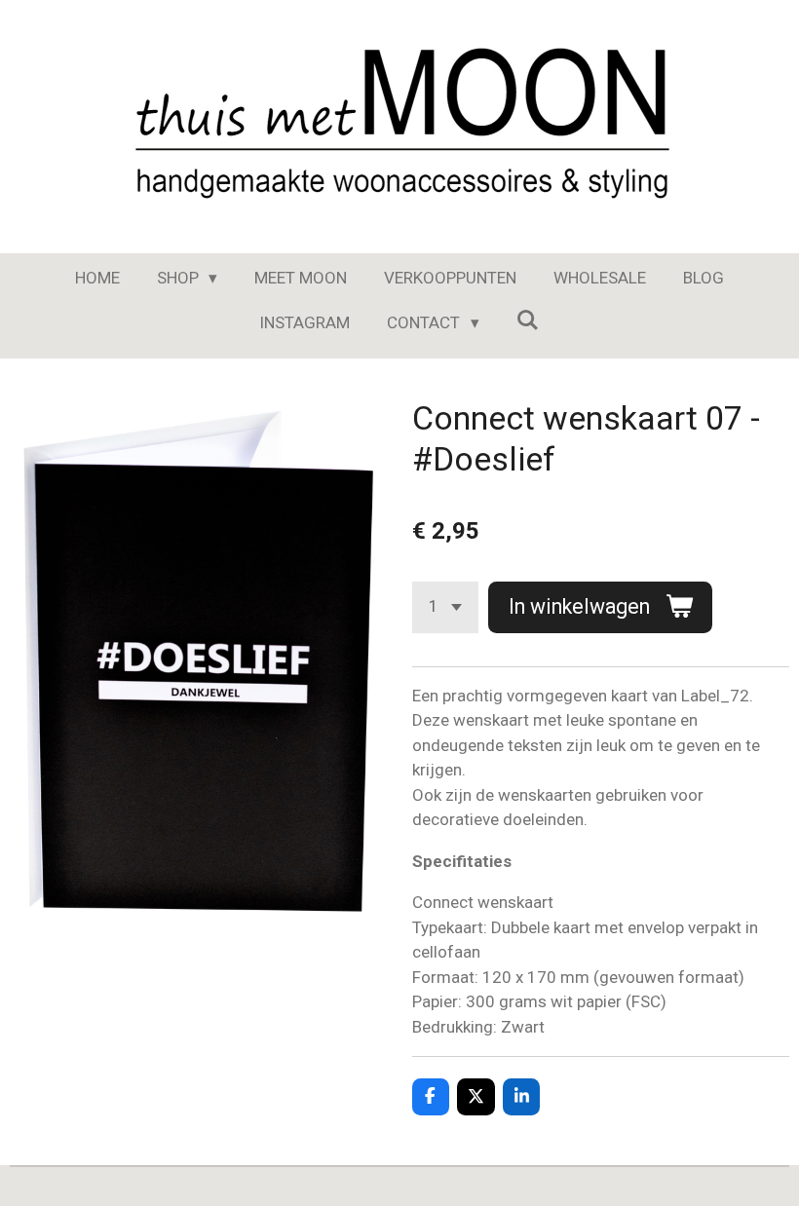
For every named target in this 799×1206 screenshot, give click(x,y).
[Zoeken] (528, 320)
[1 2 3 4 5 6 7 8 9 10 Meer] (445, 607)
